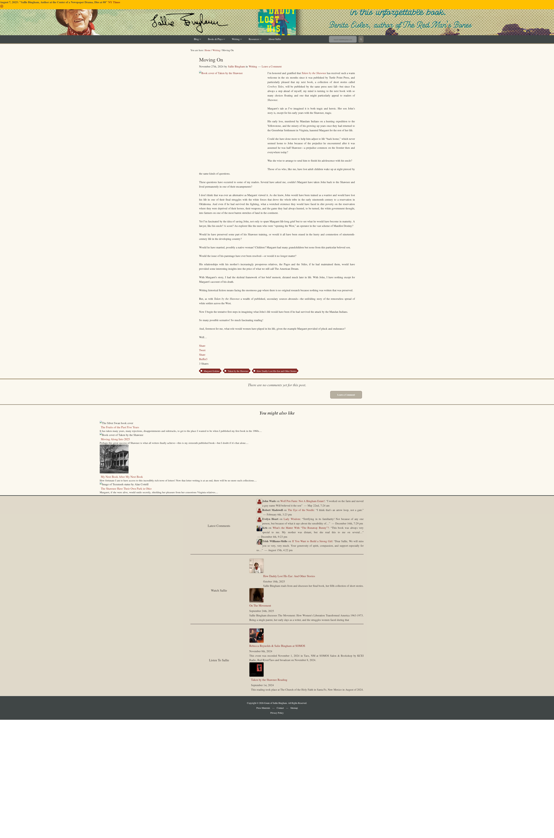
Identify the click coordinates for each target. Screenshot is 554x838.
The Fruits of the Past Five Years (120, 427)
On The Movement (260, 605)
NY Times (114, 2)
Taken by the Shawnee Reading (269, 680)
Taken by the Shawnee (238, 371)
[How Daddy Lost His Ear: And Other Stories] (256, 572)
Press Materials (263, 707)
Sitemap (294, 707)
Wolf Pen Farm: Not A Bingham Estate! (302, 501)
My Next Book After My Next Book (122, 477)
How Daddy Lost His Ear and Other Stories (276, 371)
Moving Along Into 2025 (115, 439)
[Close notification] (1, 7)
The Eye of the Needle (301, 510)
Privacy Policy (277, 712)
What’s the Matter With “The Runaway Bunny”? (301, 527)
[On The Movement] (256, 601)
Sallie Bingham (280, 26)
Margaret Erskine (211, 371)
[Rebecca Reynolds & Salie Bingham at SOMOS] (256, 642)
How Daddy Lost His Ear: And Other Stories (289, 576)
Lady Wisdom (292, 519)
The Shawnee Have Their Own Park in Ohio (126, 488)
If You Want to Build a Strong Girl (312, 541)
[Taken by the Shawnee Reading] (256, 675)
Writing (253, 66)
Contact (280, 707)
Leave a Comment (272, 66)
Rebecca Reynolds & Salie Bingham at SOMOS (277, 646)
